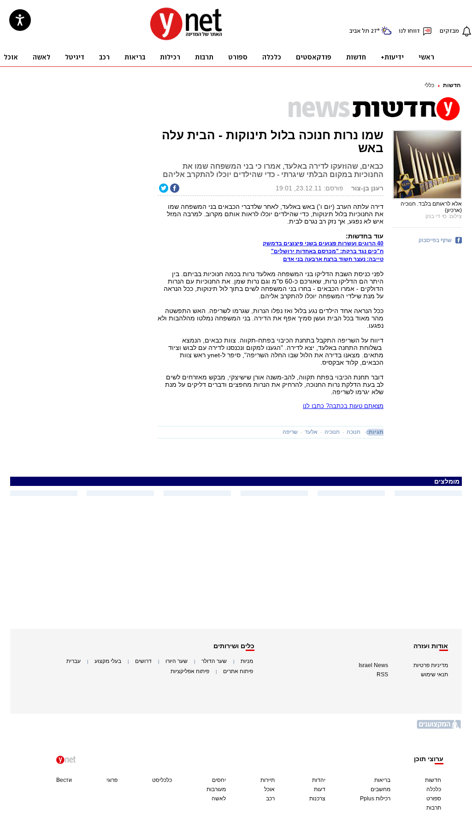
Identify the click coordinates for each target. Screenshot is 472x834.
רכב (270, 798)
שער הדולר (214, 661)
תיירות (267, 780)
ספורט (433, 798)
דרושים (143, 661)
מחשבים (380, 789)
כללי (429, 85)
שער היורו (176, 661)
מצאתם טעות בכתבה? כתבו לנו (343, 405)
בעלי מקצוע (107, 661)
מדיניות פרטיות (430, 665)
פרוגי (112, 780)
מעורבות (216, 789)
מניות (247, 661)
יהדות (318, 780)
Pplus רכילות (375, 798)
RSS (382, 674)
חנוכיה (332, 432)
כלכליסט (162, 780)
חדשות (451, 85)
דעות (319, 789)
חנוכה (353, 432)
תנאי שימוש (434, 674)
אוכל (269, 789)
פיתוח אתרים (238, 671)
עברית (73, 661)
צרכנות (317, 798)
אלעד (311, 432)
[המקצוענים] (439, 728)
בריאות (382, 780)
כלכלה (433, 789)
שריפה (290, 432)
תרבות (433, 807)
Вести (64, 780)
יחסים (219, 780)
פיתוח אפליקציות (190, 671)
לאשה (219, 798)
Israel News (373, 665)
